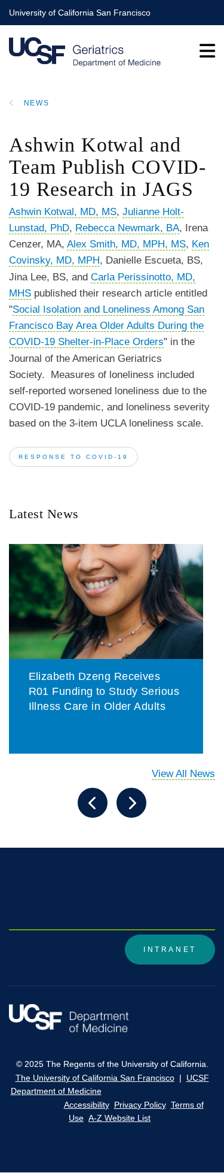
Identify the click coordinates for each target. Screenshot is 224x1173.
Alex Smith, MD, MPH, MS (126, 244)
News (37, 103)
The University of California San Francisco (95, 1078)
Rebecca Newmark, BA (127, 228)
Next (131, 803)
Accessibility (86, 1104)
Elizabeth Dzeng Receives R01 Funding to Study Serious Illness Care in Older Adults (104, 691)
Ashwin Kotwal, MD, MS (62, 211)
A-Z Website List (119, 1118)
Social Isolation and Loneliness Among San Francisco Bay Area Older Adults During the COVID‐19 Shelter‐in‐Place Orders (106, 325)
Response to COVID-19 (73, 457)
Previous (93, 803)
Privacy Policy (140, 1104)
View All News (183, 773)
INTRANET (170, 949)
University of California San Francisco (80, 12)
